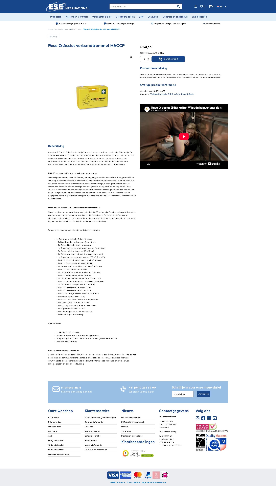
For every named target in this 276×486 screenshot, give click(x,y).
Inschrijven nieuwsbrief (131, 436)
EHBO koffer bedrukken (59, 454)
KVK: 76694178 (166, 442)
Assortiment (54, 417)
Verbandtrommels (62, 29)
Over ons (89, 426)
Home (50, 29)
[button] (131, 57)
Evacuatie (52, 431)
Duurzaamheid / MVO (131, 417)
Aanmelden (204, 394)
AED (50, 436)
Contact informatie (94, 422)
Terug (54, 36)
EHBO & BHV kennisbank (132, 422)
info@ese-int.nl (166, 439)
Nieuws (124, 426)
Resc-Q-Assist (187, 94)
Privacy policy (133, 482)
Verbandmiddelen (56, 445)
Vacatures (126, 431)
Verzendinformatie (93, 445)
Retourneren (91, 440)
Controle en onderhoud (96, 449)
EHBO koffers (77, 29)
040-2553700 (165, 436)
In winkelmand (171, 59)
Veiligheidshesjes (56, 440)
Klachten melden (92, 431)
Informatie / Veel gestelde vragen (100, 417)
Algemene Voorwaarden (154, 482)
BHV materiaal (54, 422)
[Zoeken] (178, 6)
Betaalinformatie (92, 436)
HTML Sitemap (117, 482)
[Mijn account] (195, 6)
